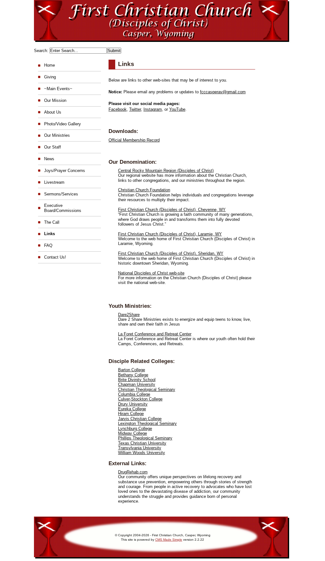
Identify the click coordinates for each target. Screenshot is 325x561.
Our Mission (55, 100)
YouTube (177, 109)
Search (40, 50)
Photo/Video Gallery (62, 124)
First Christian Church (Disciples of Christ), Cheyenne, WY (172, 209)
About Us (52, 112)
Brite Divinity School (137, 379)
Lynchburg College (135, 428)
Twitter (135, 109)
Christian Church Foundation (144, 190)
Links (49, 233)
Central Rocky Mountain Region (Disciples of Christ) (166, 170)
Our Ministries (57, 135)
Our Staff (52, 147)
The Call (51, 222)
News (49, 158)
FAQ (48, 245)
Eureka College (132, 408)
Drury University (133, 404)
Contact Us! (55, 257)
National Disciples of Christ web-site (151, 273)
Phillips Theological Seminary (145, 438)
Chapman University (136, 384)
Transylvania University (139, 448)
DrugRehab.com (133, 472)
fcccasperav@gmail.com (223, 91)
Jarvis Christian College (140, 418)
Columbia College (134, 394)
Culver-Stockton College (140, 399)
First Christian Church (162, 39)
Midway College (132, 433)
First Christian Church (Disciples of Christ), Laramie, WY (170, 234)
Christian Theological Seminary (146, 389)
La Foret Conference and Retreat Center (154, 334)
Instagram (152, 109)
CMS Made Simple (168, 539)
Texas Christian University (142, 443)
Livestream (54, 182)
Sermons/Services (61, 194)
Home (49, 65)
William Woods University (141, 452)
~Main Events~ (58, 88)
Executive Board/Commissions (62, 208)
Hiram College (131, 413)
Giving (50, 77)
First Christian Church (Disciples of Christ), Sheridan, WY (170, 253)
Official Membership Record (134, 140)
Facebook (118, 109)
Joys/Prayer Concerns (64, 170)
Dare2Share (129, 314)
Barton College (131, 369)
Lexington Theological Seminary (147, 423)
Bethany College (133, 375)
